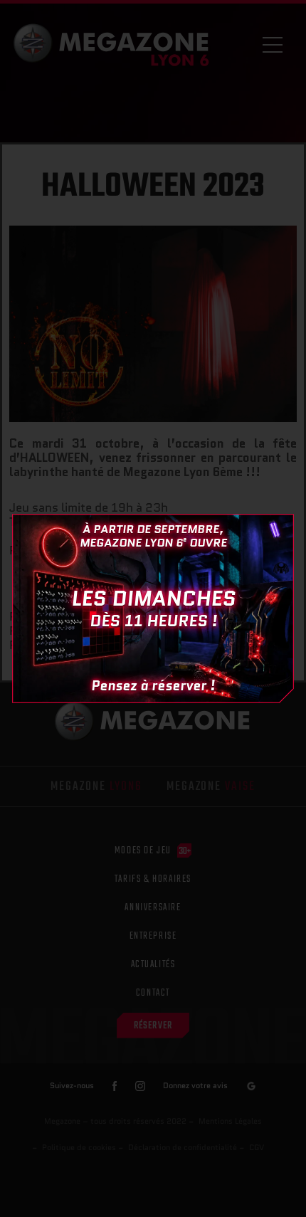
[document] (153, 608)
